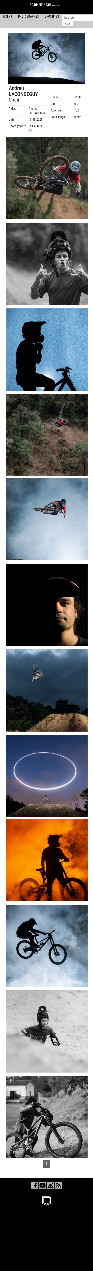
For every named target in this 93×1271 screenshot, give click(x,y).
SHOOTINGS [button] (52, 16)
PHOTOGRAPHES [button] (28, 16)
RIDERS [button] (7, 16)
